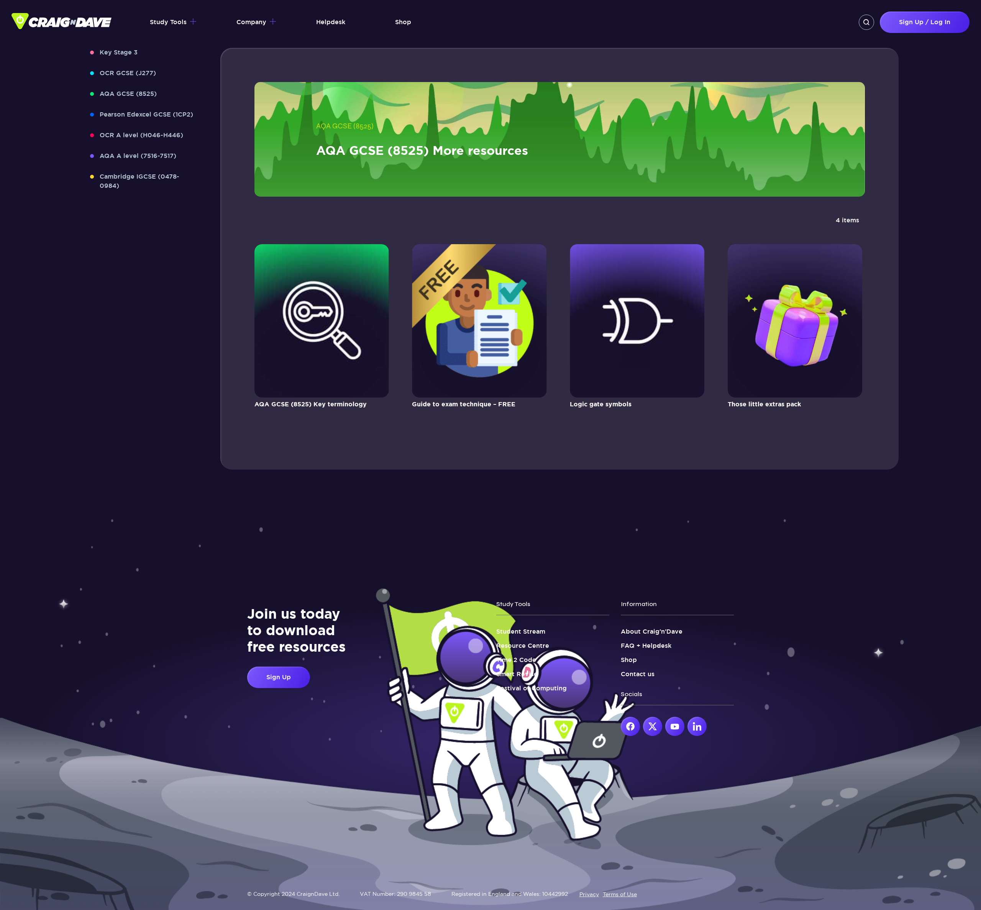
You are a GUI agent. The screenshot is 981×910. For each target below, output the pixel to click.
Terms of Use (620, 894)
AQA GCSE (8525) (128, 94)
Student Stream (520, 631)
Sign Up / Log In (924, 22)
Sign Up (278, 677)
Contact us (638, 674)
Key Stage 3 (119, 52)
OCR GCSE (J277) (128, 73)
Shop (403, 22)
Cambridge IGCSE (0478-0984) (139, 181)
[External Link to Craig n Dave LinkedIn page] (697, 726)
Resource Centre (522, 646)
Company (251, 22)
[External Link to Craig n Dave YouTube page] (674, 726)
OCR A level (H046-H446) (141, 135)
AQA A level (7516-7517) (138, 156)
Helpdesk (330, 22)
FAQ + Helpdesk (646, 646)
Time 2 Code (516, 660)
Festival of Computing (531, 688)
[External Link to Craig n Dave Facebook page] (630, 726)
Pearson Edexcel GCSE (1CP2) (146, 114)
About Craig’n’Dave (651, 631)
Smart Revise (517, 674)
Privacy (589, 894)
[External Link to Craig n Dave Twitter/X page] (652, 726)
